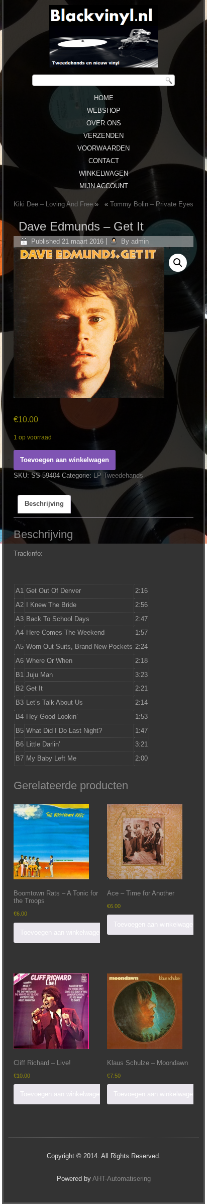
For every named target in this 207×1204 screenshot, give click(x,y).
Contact (103, 161)
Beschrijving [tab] (44, 503)
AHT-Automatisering (121, 1178)
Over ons (103, 123)
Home (104, 98)
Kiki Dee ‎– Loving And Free (53, 204)
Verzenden (103, 135)
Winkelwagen (103, 173)
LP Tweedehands (118, 475)
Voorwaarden (103, 148)
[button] (178, 263)
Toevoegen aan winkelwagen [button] (61, 932)
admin (140, 241)
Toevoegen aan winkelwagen (64, 460)
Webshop (104, 110)
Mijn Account (103, 186)
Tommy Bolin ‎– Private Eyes (151, 204)
